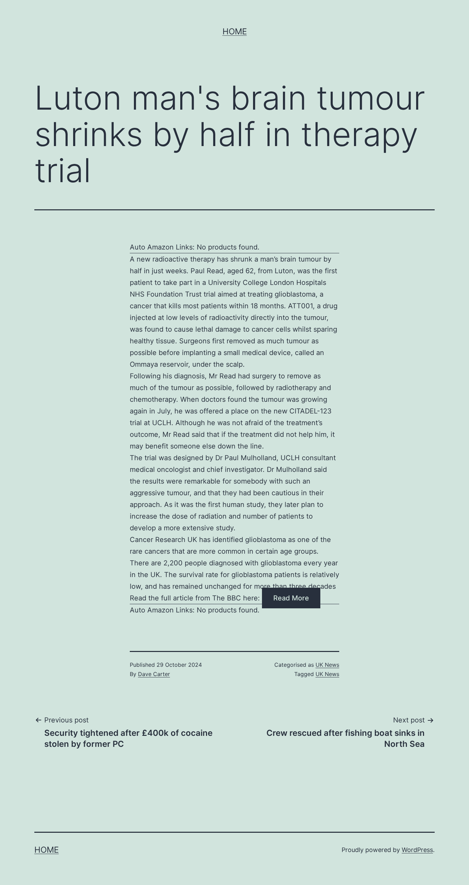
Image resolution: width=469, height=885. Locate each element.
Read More (291, 598)
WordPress (417, 849)
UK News (327, 664)
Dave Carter (154, 674)
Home (234, 31)
